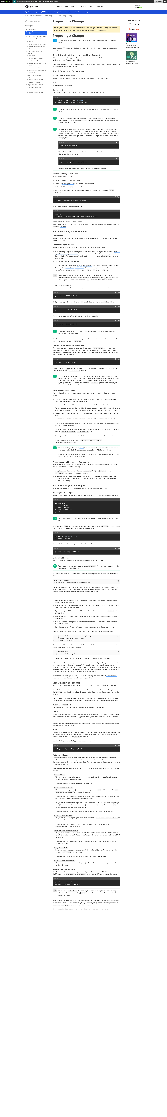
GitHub (64, 180)
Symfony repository (68, 184)
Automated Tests (33, 90)
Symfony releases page (70, 256)
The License (32, 56)
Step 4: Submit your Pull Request (34, 76)
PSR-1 (99, 450)
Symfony (4, 1)
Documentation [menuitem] (71, 6)
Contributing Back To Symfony (98, 40)
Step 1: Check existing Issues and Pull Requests (35, 33)
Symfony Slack (74, 66)
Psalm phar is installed (66, 741)
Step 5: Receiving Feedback (35, 85)
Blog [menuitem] (91, 6)
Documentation (36, 16)
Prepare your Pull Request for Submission (37, 71)
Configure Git (32, 41)
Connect (160, 1)
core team (58, 698)
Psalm (55, 730)
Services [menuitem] (83, 6)
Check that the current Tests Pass (37, 47)
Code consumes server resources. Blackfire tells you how (132, 45)
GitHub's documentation (66, 122)
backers (137, 20)
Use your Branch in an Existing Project (37, 64)
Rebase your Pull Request (36, 79)
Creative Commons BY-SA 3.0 (95, 909)
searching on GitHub (74, 60)
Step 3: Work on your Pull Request (34, 52)
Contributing (48, 16)
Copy (117, 142)
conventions (75, 399)
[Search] (165, 1)
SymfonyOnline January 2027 (35, 12)
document (63, 227)
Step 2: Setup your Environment (36, 36)
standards (97, 399)
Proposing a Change (68, 35)
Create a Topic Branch (35, 61)
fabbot (81, 448)
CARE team (56, 694)
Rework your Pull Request (36, 92)
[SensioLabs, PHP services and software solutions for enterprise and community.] (138, 7)
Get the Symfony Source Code (37, 44)
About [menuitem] (59, 6)
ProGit (114, 109)
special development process (74, 268)
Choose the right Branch (36, 58)
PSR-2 (108, 450)
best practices (83, 686)
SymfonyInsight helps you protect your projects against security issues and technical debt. (37, 1)
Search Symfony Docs (34, 22)
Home (27, 16)
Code (55, 16)
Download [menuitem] (100, 6)
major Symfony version (84, 266)
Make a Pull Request (34, 82)
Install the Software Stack (36, 39)
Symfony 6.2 (92, 28)
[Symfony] (39, 6)
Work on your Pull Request (36, 68)
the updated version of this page (68, 30)
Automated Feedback (35, 87)
